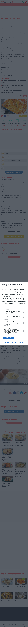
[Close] (25, 284)
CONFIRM (8, 337)
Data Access (14, 342)
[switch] (23, 312)
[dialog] (14, 313)
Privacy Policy (21, 342)
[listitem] (14, 308)
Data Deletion (6, 342)
